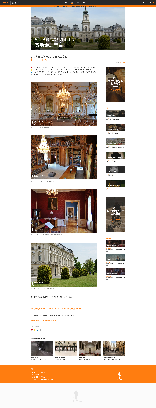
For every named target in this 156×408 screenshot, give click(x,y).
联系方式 (91, 2)
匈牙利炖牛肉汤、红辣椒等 (112, 133)
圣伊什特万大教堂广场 (109, 357)
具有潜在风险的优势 (111, 161)
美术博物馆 (82, 357)
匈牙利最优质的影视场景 (81, 6)
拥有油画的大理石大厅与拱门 (87, 359)
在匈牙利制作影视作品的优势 (115, 157)
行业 (110, 118)
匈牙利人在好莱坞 (112, 171)
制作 (66, 2)
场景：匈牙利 (66, 6)
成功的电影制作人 (110, 175)
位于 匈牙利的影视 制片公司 (115, 81)
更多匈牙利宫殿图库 (38, 372)
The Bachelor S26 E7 (113, 273)
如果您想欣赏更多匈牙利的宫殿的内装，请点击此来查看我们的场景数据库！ (56, 309)
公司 (107, 188)
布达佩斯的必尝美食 (112, 129)
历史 (110, 146)
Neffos (109, 259)
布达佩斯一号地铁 (60, 357)
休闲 (110, 132)
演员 (78, 2)
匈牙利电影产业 (111, 115)
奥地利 (73, 6)
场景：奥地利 (57, 6)
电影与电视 (108, 248)
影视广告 (108, 262)
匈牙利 (107, 118)
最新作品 (108, 238)
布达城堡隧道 (34, 357)
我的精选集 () (92, 6)
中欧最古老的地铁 (60, 359)
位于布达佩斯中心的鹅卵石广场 (112, 359)
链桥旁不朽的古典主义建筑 (38, 359)
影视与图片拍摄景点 (38, 377)
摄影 (115, 132)
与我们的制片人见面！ (113, 185)
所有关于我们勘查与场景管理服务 (42, 379)
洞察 (84, 2)
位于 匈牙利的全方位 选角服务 (115, 211)
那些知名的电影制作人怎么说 (113, 119)
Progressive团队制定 (40, 60)
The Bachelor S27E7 (113, 245)
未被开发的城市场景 (112, 143)
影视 (112, 118)
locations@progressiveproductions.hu (43, 320)
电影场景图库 (36, 374)
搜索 (100, 6)
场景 (72, 2)
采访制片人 (109, 189)
